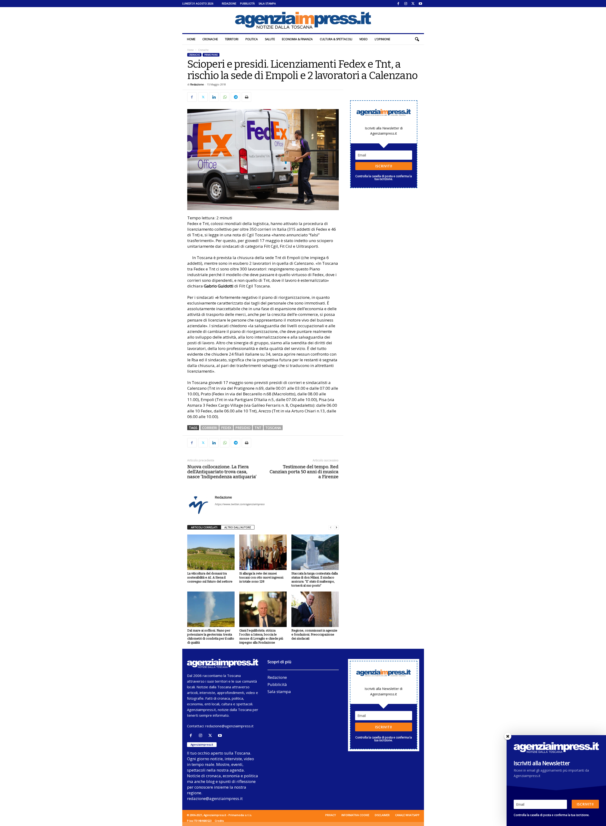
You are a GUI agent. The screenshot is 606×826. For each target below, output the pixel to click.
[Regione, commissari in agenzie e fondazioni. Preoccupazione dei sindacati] (315, 609)
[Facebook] (398, 3)
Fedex (226, 427)
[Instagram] (406, 3)
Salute (270, 39)
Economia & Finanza (297, 39)
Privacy (330, 815)
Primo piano (211, 54)
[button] (417, 39)
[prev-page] (330, 527)
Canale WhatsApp (407, 815)
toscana (273, 427)
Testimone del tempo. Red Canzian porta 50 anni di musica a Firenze (304, 471)
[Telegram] (235, 97)
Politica (251, 39)
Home (191, 39)
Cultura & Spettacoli (336, 39)
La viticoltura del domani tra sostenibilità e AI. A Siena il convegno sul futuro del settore (209, 577)
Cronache (210, 39)
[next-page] (336, 527)
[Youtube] (420, 3)
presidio (242, 427)
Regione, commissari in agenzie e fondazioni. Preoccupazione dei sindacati (314, 634)
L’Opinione (382, 39)
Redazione (229, 3)
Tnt (257, 427)
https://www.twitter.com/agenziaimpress (239, 504)
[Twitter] (413, 3)
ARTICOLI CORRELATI (204, 527)
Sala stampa (267, 3)
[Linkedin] (213, 97)
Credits (219, 820)
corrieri (209, 427)
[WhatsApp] (224, 97)
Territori (231, 39)
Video (363, 39)
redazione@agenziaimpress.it (229, 726)
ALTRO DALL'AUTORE (237, 527)
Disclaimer (382, 815)
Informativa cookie (355, 815)
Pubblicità (247, 3)
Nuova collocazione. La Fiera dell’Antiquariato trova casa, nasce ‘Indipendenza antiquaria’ (221, 471)
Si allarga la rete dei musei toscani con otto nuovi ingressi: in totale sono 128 (261, 577)
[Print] (246, 97)
